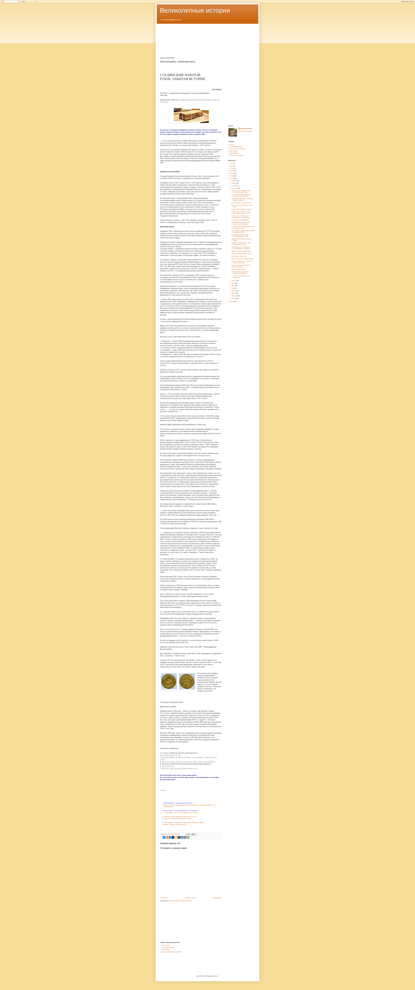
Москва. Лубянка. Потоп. (238, 269)
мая (232, 288)
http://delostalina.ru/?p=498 (171, 755)
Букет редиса (234, 151)
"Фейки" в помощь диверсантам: (241, 251)
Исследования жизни (236, 146)
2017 (231, 178)
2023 (231, 163)
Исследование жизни (168, 947)
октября (234, 186)
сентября (234, 188)
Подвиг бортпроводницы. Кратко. (241, 209)
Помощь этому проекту (237, 155)
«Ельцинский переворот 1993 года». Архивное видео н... (242, 199)
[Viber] (185, 837)
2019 (231, 173)
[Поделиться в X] (191, 834)
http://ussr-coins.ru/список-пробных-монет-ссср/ (179, 768)
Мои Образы (165, 949)
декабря (234, 180)
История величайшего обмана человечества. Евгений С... (240, 195)
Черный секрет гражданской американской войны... (240, 272)
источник (163, 790)
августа (233, 280)
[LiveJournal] (179, 837)
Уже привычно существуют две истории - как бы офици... (240, 223)
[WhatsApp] (188, 837)
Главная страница (190, 898)
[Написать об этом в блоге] (189, 834)
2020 (231, 171)
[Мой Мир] (170, 837)
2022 (231, 166)
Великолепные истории (195, 10)
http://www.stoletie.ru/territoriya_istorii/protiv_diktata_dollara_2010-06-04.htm (188, 762)
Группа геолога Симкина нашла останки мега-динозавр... (241, 191)
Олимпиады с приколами (239, 256)
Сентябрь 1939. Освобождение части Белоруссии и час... (242, 227)
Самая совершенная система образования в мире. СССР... (241, 212)
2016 (231, 301)
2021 (231, 168)
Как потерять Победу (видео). (240, 220)
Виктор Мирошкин (246, 128)
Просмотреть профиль (245, 131)
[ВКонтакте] (164, 837)
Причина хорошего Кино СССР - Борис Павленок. (241, 266)
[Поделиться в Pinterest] (195, 834)
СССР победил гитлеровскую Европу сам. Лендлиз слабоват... (184, 822)
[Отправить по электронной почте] (186, 834)
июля (233, 283)
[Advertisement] (207, 39)
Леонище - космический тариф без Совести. (178, 818)
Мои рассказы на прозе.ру (238, 149)
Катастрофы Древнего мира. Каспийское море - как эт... (240, 235)
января (233, 298)
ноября (233, 183)
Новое (232, 144)
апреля (233, 291)
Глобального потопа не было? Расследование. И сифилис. (240, 247)
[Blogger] (176, 837)
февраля (234, 296)
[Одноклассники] (167, 837)
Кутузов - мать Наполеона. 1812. (241, 253)
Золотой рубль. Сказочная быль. (241, 203)
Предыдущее (217, 898)
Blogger (216, 976)
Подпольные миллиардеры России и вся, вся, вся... (181, 816)
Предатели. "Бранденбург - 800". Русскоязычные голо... (241, 243)
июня (233, 286)
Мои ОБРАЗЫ (234, 153)
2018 (231, 176)
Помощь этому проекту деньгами (172, 952)
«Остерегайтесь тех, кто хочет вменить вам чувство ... (182, 812)
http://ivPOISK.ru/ (168, 766)
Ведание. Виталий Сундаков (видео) (242, 258)
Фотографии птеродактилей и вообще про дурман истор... (243, 231)
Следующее (164, 898)
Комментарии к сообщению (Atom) (181, 901)
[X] (173, 837)
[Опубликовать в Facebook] (193, 834)
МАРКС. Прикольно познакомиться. (175, 824)
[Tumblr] (182, 837)
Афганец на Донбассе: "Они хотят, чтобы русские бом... (241, 261)
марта (233, 293)
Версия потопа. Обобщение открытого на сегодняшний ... (241, 216)
